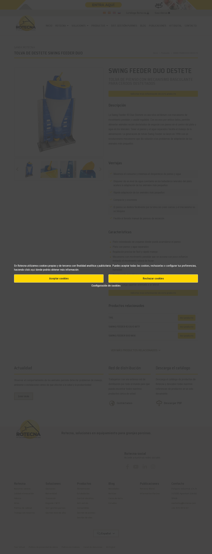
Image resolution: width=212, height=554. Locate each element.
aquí (32, 269)
